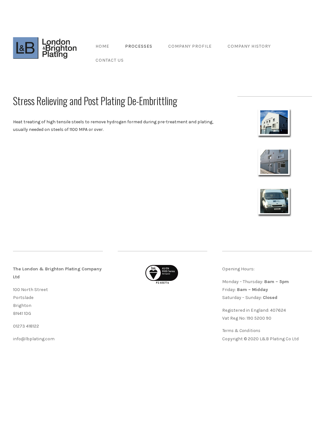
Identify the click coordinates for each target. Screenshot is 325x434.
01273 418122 (26, 326)
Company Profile (190, 46)
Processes (138, 46)
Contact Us (110, 60)
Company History (249, 46)
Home (102, 46)
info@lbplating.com (34, 339)
